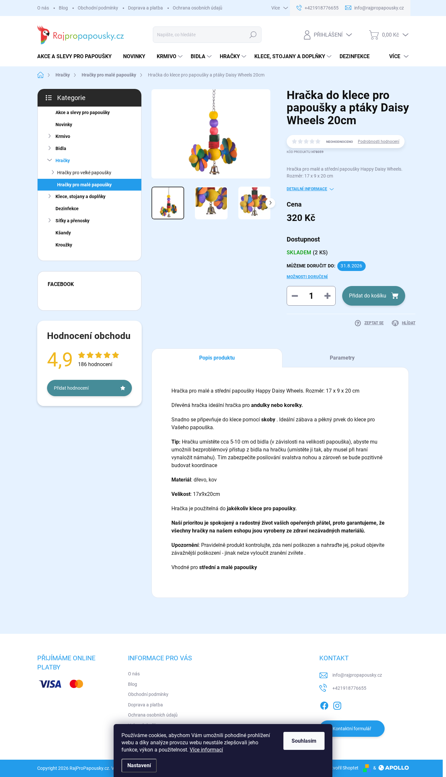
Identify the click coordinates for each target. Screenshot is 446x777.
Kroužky (64, 244)
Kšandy (63, 232)
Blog (63, 7)
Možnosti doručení (307, 277)
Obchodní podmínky (98, 7)
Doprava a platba (145, 7)
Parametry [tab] (342, 358)
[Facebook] (324, 704)
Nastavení (139, 765)
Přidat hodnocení (71, 388)
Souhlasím (304, 741)
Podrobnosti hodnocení (378, 141)
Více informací (206, 750)
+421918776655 (349, 688)
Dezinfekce (67, 208)
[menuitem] (77, 56)
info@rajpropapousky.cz (357, 675)
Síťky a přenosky (72, 220)
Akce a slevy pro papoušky (83, 112)
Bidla (61, 148)
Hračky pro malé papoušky (84, 184)
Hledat (253, 34)
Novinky (64, 124)
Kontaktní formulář (352, 728)
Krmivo (63, 136)
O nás (43, 7)
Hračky (63, 160)
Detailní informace (307, 189)
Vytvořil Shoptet (342, 767)
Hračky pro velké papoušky (84, 172)
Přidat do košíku (367, 296)
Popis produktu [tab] (217, 358)
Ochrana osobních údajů (197, 7)
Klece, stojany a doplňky (80, 196)
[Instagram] (337, 704)
